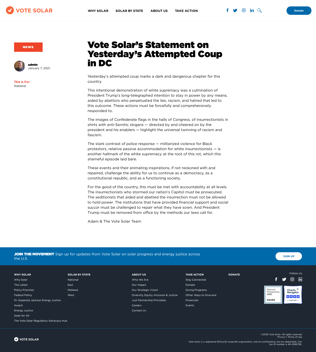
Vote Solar (26, 339)
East (70, 284)
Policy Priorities (24, 289)
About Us (159, 11)
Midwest (73, 289)
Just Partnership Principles (149, 300)
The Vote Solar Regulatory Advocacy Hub (40, 320)
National (20, 86)
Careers (137, 305)
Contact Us (139, 310)
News (28, 47)
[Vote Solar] (29, 14)
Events (190, 305)
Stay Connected (196, 279)
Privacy (281, 337)
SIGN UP (288, 256)
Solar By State (129, 11)
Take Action (186, 11)
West (71, 295)
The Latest (21, 284)
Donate (299, 10)
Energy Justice (23, 310)
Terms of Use (295, 337)
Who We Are (140, 279)
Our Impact (139, 284)
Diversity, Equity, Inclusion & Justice (155, 295)
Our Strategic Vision (145, 289)
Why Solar (98, 11)
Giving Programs (196, 289)
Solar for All (21, 315)
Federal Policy (23, 295)
